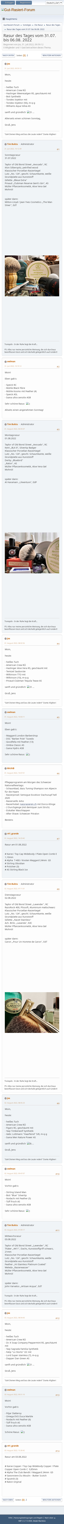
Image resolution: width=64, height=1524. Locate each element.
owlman (11, 361)
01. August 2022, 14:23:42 (15, 838)
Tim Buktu (12, 144)
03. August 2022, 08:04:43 (15, 1317)
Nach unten (8, 55)
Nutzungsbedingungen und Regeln (28, 1518)
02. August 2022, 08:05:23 (15, 1103)
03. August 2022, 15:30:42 (15, 1450)
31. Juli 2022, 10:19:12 (13, 366)
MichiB (10, 768)
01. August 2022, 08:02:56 (15, 643)
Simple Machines (39, 1521)
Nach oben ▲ (50, 1518)
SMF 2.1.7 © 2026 (25, 1521)
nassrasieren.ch (28, 804)
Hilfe (10, 1518)
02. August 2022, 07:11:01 (15, 888)
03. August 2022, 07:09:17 (15, 1230)
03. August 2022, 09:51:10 (15, 1394)
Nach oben (8, 1500)
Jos (8, 63)
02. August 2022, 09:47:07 (15, 1173)
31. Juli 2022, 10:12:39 (13, 149)
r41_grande (13, 833)
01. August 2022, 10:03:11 (15, 717)
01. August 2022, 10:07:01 (15, 773)
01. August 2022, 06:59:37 (15, 429)
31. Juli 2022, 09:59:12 (13, 68)
